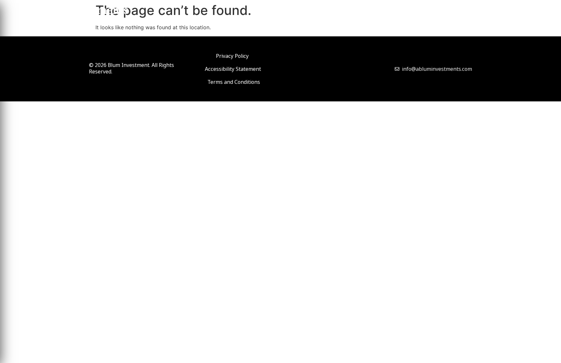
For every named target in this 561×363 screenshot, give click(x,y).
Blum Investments (81, 11)
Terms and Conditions (233, 81)
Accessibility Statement (233, 68)
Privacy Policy (232, 55)
